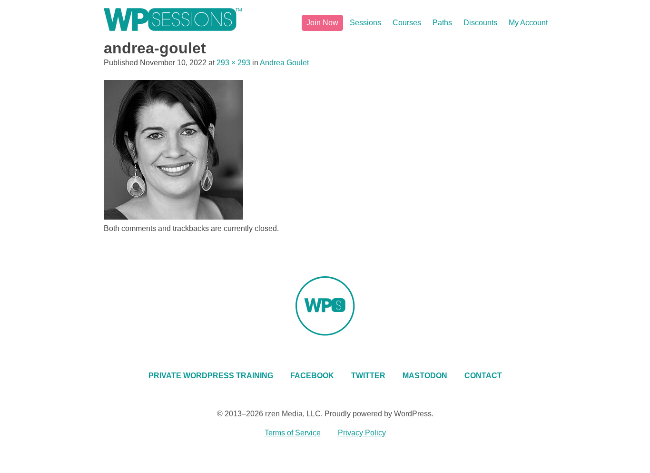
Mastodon (425, 376)
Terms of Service (293, 433)
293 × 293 (233, 63)
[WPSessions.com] (173, 19)
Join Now (322, 23)
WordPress (413, 414)
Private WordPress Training (210, 376)
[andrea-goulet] (173, 217)
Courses (407, 23)
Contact (483, 376)
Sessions (365, 23)
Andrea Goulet (284, 63)
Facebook (312, 376)
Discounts (480, 23)
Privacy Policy (362, 433)
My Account (528, 23)
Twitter (368, 376)
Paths (442, 23)
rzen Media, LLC (293, 414)
